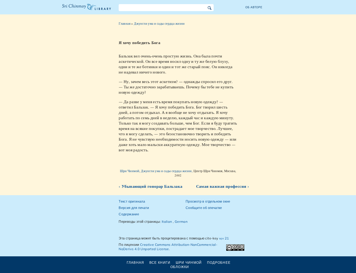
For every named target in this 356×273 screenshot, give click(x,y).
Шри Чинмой (189, 262)
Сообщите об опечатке (204, 208)
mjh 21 (224, 238)
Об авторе (253, 7)
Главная (124, 23)
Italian (167, 221)
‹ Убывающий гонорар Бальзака (150, 186)
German (181, 221)
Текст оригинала (132, 201)
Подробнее (219, 262)
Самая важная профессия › (222, 186)
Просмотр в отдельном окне (208, 201)
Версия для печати (134, 208)
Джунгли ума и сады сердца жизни (159, 23)
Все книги (160, 262)
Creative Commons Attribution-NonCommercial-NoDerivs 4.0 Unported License (168, 247)
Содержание (129, 214)
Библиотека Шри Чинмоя (84, 9)
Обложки (179, 267)
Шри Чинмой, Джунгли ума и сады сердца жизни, (156, 171)
